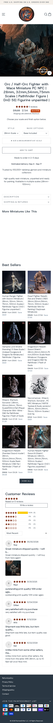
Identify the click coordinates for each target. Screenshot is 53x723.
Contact (5, 694)
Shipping (17, 113)
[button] (22, 106)
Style (11, 128)
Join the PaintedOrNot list (19, 701)
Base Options (35, 128)
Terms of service (8, 686)
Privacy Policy (7, 682)
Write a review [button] (26, 505)
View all (26, 481)
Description (11, 197)
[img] (20, 541)
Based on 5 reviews (14, 501)
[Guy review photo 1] (13, 568)
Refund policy (7, 678)
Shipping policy (8, 690)
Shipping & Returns (16, 202)
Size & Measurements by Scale (27, 141)
